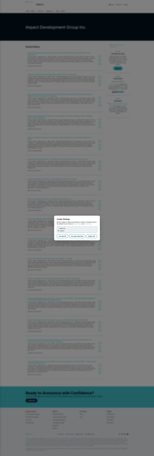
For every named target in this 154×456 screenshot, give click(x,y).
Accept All (62, 236)
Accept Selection (77, 236)
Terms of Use (88, 224)
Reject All (91, 236)
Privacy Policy (77, 224)
